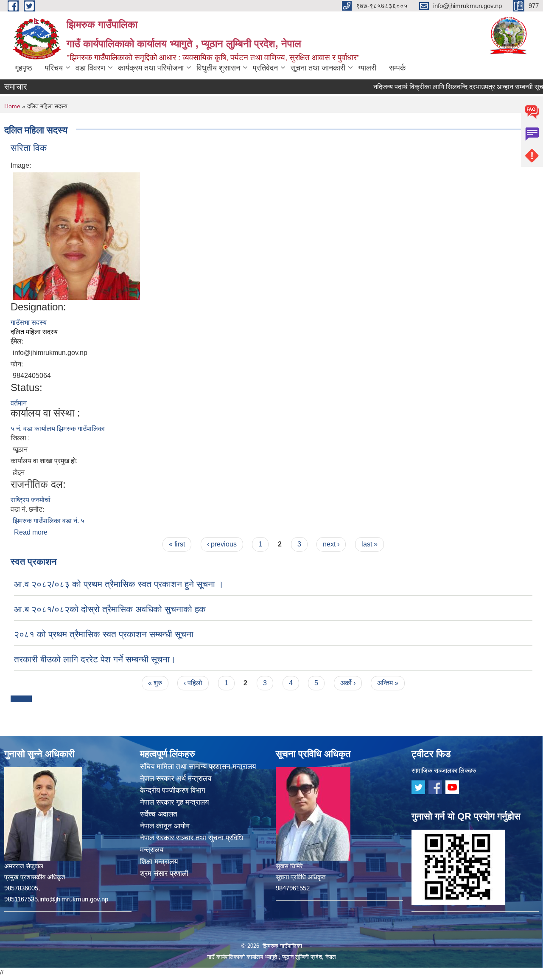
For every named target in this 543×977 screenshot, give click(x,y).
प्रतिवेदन (265, 68)
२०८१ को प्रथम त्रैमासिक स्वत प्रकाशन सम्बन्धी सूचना (103, 634)
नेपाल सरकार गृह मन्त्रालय (174, 802)
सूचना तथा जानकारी (318, 68)
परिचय (54, 68)
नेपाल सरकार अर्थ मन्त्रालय (175, 778)
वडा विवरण (90, 68)
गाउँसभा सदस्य (29, 322)
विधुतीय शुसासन (218, 68)
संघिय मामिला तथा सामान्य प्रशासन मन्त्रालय (198, 767)
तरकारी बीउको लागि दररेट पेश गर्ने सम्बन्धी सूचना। (95, 659)
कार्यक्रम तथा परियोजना (151, 68)
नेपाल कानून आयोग (165, 826)
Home (12, 106)
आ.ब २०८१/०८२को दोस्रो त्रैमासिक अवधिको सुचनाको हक (110, 609)
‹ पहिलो (193, 683)
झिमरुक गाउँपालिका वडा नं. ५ (48, 520)
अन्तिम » (387, 683)
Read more (31, 532)
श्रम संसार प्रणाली (164, 874)
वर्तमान (19, 403)
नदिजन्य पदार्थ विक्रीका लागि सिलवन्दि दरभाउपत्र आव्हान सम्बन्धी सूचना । (448, 86)
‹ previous (222, 544)
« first (177, 544)
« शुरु (155, 683)
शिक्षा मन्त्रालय (159, 862)
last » (369, 544)
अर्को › (347, 683)
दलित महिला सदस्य (34, 331)
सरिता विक (29, 148)
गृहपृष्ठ (23, 68)
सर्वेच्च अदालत (158, 814)
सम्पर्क (397, 68)
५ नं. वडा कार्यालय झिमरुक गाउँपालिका (58, 428)
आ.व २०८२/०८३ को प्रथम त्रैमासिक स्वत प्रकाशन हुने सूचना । (119, 584)
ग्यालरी (367, 68)
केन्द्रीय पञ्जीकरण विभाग (172, 790)
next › (331, 544)
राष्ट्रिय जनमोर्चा (30, 500)
